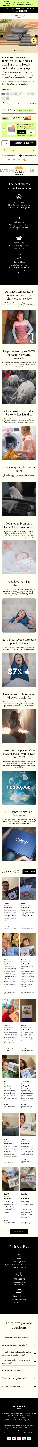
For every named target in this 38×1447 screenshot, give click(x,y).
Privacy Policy (5, 1413)
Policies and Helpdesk (19, 1417)
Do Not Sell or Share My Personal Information (24, 1413)
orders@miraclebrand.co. (26, 1425)
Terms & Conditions (25, 1415)
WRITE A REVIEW (29, 872)
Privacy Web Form (12, 1415)
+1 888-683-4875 (29, 1433)
